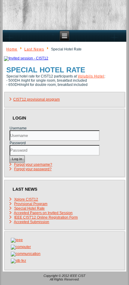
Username (18, 128)
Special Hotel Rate (45, 70)
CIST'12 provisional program (36, 99)
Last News (34, 49)
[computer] (21, 247)
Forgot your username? (33, 164)
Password (18, 143)
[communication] (25, 254)
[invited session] (26, 58)
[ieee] (17, 240)
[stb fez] (18, 261)
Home (11, 49)
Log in (17, 159)
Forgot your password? (33, 169)
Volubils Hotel (91, 76)
